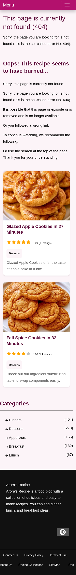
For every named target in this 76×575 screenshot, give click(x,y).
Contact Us (10, 555)
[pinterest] (63, 532)
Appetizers (17, 438)
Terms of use (58, 555)
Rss (71, 564)
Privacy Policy (33, 555)
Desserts (14, 253)
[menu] (67, 5)
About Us (6, 564)
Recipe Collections (30, 564)
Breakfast (16, 446)
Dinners (15, 420)
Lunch (14, 455)
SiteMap (54, 564)
